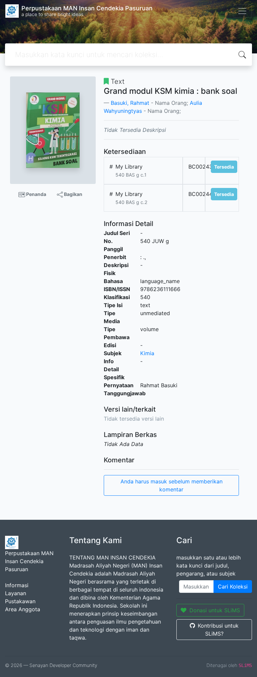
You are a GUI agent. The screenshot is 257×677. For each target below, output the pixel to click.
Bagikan (72, 194)
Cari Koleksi (233, 586)
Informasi (16, 585)
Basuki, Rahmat (130, 102)
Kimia (147, 353)
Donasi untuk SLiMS (214, 610)
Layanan (15, 593)
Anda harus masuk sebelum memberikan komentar (171, 485)
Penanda (35, 194)
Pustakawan (20, 601)
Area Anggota (22, 609)
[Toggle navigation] (242, 11)
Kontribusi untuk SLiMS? (218, 629)
